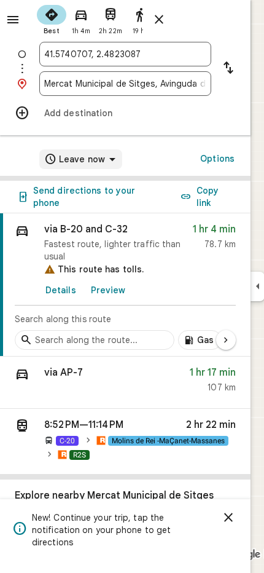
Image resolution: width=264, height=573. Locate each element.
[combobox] (125, 54)
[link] (125, 285)
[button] (125, 383)
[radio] (51, 18)
